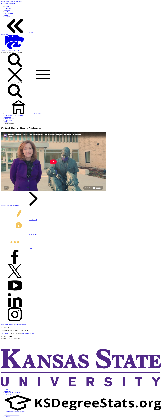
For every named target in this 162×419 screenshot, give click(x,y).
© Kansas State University (12, 415)
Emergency (7, 391)
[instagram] (15, 321)
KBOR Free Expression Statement (14, 412)
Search (20, 52)
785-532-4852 (5, 333)
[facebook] (15, 263)
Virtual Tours (8, 120)
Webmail (7, 16)
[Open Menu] (29, 81)
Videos (6, 122)
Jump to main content (7, 1)
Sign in (31, 32)
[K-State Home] (15, 48)
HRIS (6, 15)
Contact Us (7, 389)
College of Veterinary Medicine (10, 50)
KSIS (6, 11)
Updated (7, 416)
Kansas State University (8, 3)
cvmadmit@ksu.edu (28, 333)
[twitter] (15, 277)
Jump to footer (17, 1)
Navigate (7, 10)
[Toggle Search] (15, 67)
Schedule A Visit (9, 118)
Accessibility (8, 394)
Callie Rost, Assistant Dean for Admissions (13, 324)
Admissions (7, 117)
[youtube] (15, 292)
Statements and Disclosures (12, 392)
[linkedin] (15, 306)
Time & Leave (8, 13)
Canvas (6, 6)
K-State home (37, 113)
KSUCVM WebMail (7, 346)
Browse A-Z (4, 34)
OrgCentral (7, 8)
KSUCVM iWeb (6, 345)
